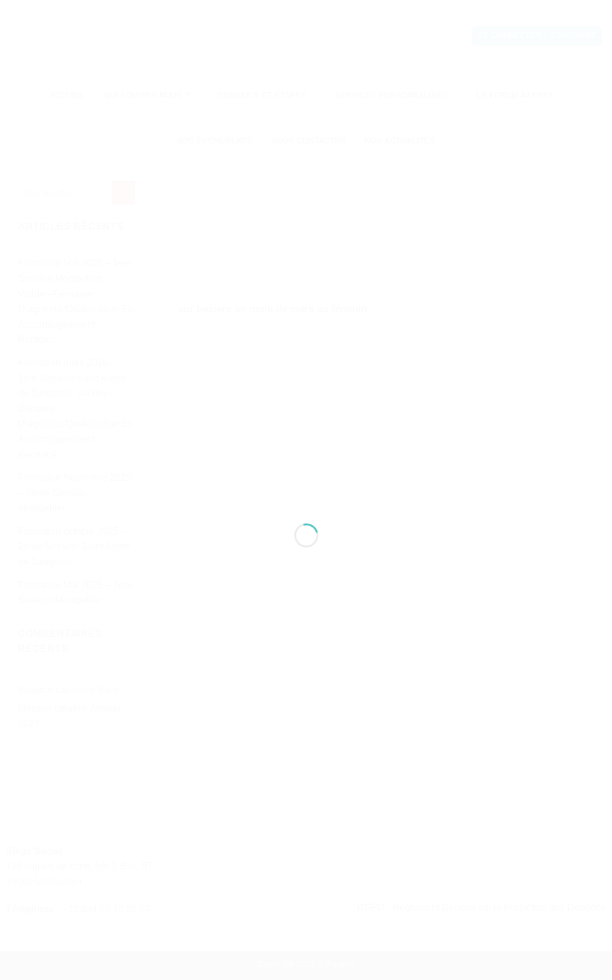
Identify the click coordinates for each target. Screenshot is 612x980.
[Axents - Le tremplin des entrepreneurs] (306, 468)
